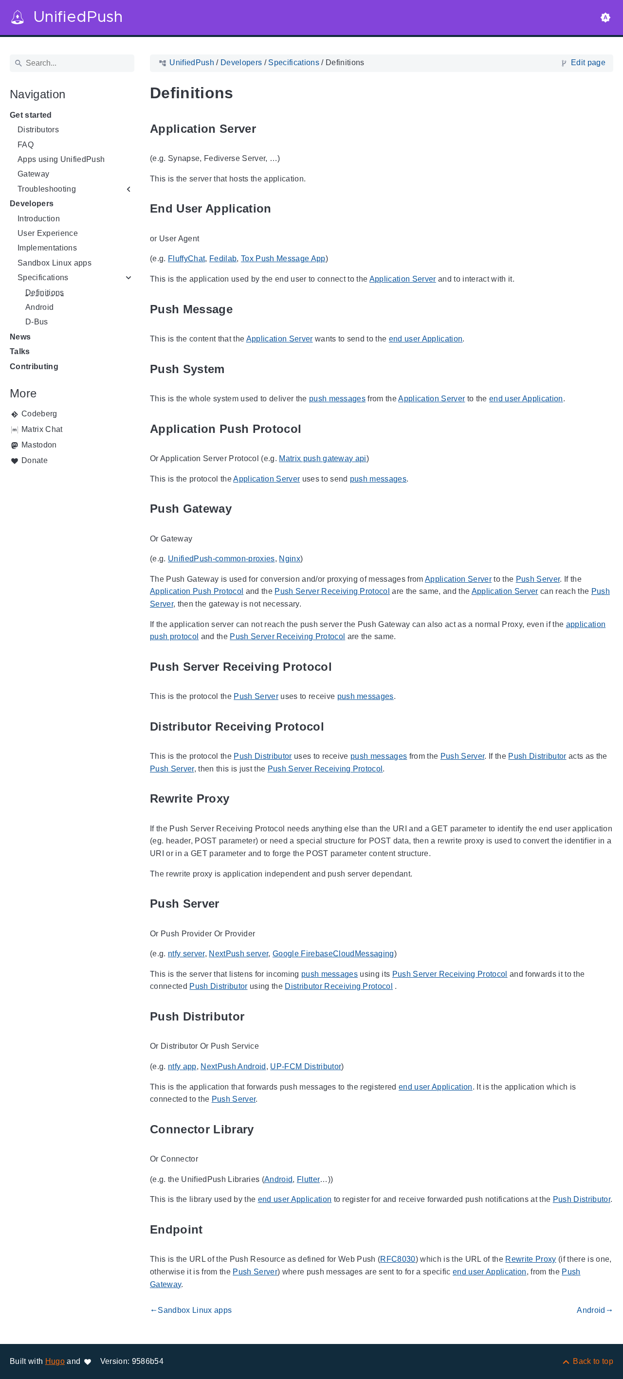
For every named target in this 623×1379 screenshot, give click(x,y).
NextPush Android (233, 1066)
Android (39, 307)
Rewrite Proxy (530, 1259)
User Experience (48, 233)
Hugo (55, 1361)
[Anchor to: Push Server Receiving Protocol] (343, 666)
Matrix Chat (42, 429)
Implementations (47, 248)
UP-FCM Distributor (305, 1066)
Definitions (44, 292)
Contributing (34, 366)
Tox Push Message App (283, 258)
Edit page (588, 62)
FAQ (26, 145)
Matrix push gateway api (322, 458)
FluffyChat (186, 258)
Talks (20, 351)
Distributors (38, 129)
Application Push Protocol (196, 591)
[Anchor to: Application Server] (267, 128)
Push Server (538, 579)
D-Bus (36, 322)
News (20, 337)
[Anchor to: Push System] (236, 368)
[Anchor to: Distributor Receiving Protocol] (335, 726)
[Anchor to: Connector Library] (265, 1129)
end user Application (426, 339)
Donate (34, 460)
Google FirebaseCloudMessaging (333, 953)
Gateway (33, 174)
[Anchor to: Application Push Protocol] (312, 428)
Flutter (308, 1179)
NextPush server (238, 953)
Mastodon (39, 445)
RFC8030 (397, 1259)
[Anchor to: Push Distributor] (255, 1016)
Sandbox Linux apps (55, 263)
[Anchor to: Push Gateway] (243, 509)
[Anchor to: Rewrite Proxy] (240, 798)
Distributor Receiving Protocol (339, 986)
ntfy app (182, 1066)
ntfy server (186, 953)
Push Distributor (263, 756)
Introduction (39, 219)
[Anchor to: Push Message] (244, 309)
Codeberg (39, 414)
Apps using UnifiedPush (61, 159)
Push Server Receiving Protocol (332, 591)
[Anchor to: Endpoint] (214, 1229)
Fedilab (223, 258)
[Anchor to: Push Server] (230, 904)
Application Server (402, 279)
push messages (337, 398)
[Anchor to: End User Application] (282, 208)
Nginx (289, 559)
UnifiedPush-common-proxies (221, 559)
